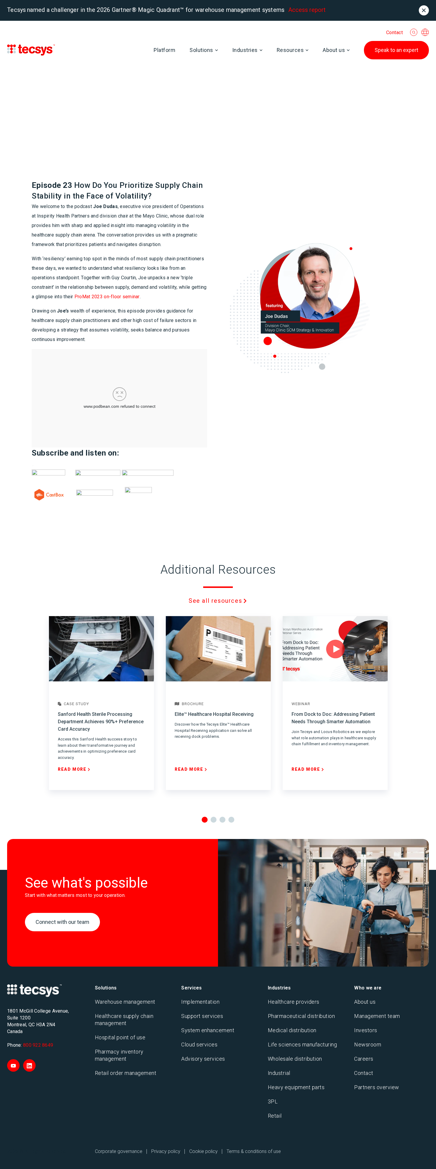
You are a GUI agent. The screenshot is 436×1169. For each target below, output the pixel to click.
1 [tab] (205, 820)
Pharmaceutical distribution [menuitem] (301, 1016)
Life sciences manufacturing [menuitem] (302, 1044)
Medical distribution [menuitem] (292, 1030)
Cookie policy (203, 1151)
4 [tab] (231, 820)
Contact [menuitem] (363, 1073)
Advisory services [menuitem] (203, 1059)
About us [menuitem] (364, 1002)
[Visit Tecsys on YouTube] (13, 1065)
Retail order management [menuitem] (126, 1073)
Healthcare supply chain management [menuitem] (124, 1019)
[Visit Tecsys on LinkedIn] (29, 1065)
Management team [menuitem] (377, 1016)
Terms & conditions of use (254, 1151)
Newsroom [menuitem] (367, 1044)
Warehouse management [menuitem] (125, 1002)
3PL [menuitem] (273, 1101)
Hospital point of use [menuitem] (120, 1037)
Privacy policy (165, 1151)
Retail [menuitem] (275, 1116)
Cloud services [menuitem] (199, 1044)
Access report (307, 9)
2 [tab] (214, 820)
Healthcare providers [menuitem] (293, 1002)
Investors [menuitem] (365, 1030)
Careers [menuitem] (363, 1059)
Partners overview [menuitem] (376, 1087)
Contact (394, 32)
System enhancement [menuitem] (207, 1030)
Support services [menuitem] (202, 1016)
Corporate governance (118, 1151)
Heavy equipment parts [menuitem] (296, 1087)
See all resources (215, 600)
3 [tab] (222, 820)
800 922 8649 (38, 1045)
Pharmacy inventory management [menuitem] (119, 1055)
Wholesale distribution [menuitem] (295, 1059)
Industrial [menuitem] (279, 1073)
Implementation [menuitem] (200, 1002)
